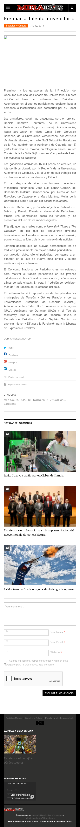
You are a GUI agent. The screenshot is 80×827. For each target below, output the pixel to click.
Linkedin (12, 369)
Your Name (56, 632)
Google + (13, 362)
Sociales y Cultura (16, 25)
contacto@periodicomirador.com (47, 814)
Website (55, 652)
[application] (20, 791)
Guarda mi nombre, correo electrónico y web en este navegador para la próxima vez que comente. (36, 662)
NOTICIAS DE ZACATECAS (49, 400)
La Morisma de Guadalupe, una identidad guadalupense (39, 589)
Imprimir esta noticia (17, 384)
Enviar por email (15, 377)
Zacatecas (10, 403)
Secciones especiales (40, 723)
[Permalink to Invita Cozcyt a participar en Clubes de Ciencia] (40, 451)
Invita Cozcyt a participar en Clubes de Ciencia (33, 475)
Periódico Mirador (13, 810)
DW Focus (40, 8)
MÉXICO (9, 400)
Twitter (11, 347)
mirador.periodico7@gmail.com (40, 817)
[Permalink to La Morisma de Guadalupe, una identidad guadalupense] (40, 565)
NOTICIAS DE (24, 400)
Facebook (13, 355)
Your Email (56, 642)
